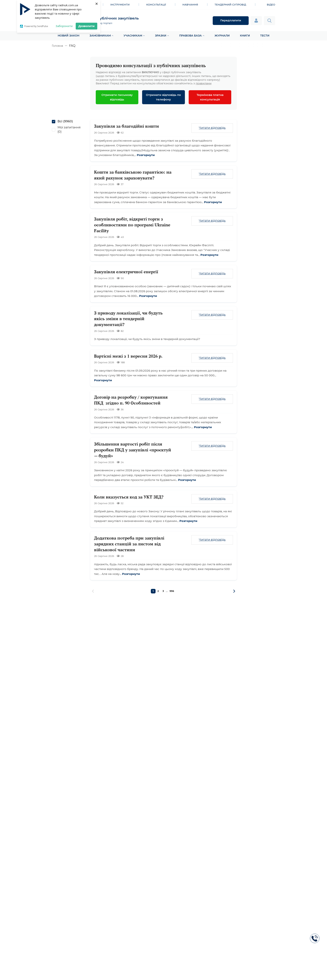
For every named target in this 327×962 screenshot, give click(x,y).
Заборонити (64, 26)
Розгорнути (146, 155)
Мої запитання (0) (69, 129)
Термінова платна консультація (210, 97)
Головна (57, 45)
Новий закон (68, 35)
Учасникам (133, 35)
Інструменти (120, 4)
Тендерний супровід (230, 4)
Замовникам (100, 35)
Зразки (160, 35)
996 (172, 591)
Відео (271, 4)
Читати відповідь (212, 128)
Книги (245, 35)
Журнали (222, 35)
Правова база (190, 35)
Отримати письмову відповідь (117, 97)
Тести (264, 35)
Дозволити (86, 26)
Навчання (190, 4)
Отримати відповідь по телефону (163, 97)
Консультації (156, 4)
